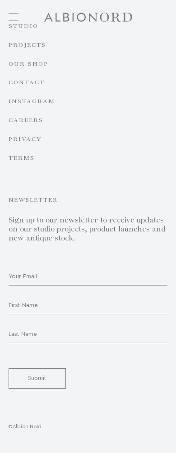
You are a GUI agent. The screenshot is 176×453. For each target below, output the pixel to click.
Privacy (25, 139)
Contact (27, 83)
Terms (22, 158)
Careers (26, 120)
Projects (27, 45)
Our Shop (28, 64)
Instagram (32, 101)
